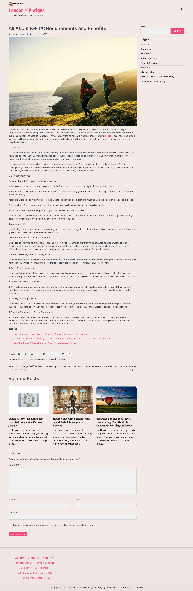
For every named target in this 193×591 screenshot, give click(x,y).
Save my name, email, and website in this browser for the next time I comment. (53, 524)
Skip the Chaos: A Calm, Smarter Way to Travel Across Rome (45, 342)
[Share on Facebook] (19, 353)
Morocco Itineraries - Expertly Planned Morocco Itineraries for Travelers (51, 334)
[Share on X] (25, 353)
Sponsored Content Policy (152, 81)
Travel (52, 359)
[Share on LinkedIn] (31, 353)
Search (144, 26)
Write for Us (145, 53)
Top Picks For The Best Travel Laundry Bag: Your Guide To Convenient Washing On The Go (114, 422)
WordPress (137, 587)
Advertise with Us (148, 58)
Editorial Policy (147, 72)
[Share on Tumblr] (56, 353)
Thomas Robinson (18, 34)
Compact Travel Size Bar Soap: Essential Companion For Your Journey (26, 422)
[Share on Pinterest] (44, 353)
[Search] (181, 9)
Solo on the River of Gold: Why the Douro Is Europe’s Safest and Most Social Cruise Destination (62, 338)
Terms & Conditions (149, 63)
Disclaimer (145, 67)
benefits (22, 359)
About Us (144, 44)
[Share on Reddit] (50, 353)
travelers (61, 359)
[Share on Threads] (63, 353)
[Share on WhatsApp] (37, 353)
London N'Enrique (27, 10)
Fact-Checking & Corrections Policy (157, 77)
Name (12, 499)
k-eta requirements (38, 359)
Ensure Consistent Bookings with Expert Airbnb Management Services (71, 422)
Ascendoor (111, 587)
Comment (15, 464)
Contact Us (145, 49)
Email (78, 499)
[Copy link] (69, 353)
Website (13, 512)
